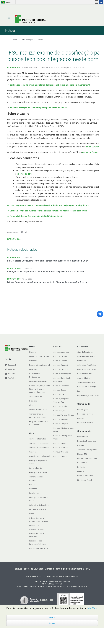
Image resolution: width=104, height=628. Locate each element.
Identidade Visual (84, 480)
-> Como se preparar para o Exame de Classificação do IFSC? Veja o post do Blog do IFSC (48, 205)
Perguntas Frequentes (86, 441)
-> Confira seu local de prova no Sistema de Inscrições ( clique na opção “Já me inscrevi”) (48, 85)
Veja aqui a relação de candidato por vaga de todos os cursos (38, 107)
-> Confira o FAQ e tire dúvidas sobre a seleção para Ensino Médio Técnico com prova (47, 210)
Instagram (12, 369)
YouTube (12, 378)
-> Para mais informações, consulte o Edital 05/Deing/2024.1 (35, 216)
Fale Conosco (82, 436)
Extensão (81, 418)
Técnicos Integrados (37, 439)
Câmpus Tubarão (60, 447)
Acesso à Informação (38, 409)
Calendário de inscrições (39, 505)
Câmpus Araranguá (61, 352)
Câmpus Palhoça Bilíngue (63, 415)
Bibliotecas (81, 360)
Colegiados (33, 369)
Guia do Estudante (85, 352)
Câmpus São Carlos (61, 419)
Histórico (32, 352)
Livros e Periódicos (85, 475)
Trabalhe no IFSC (36, 396)
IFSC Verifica (82, 462)
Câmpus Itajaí (58, 394)
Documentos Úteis (84, 373)
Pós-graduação (35, 468)
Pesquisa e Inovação (86, 414)
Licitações (33, 401)
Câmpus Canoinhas (61, 360)
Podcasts (81, 467)
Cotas (31, 513)
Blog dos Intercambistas (87, 458)
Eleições (32, 405)
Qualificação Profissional (39, 456)
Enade (80, 391)
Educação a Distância (38, 472)
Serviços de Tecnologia (86, 386)
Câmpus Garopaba (61, 385)
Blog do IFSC (82, 454)
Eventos (80, 471)
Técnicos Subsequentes (39, 447)
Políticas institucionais (38, 381)
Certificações (82, 409)
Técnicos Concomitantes (39, 443)
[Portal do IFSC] (30, 19)
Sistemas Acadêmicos (86, 382)
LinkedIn (11, 373)
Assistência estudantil (86, 356)
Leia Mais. (92, 608)
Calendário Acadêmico (86, 365)
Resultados (34, 493)
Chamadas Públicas (85, 422)
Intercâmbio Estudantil (86, 369)
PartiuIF (32, 484)
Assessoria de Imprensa (87, 449)
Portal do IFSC (25, 174)
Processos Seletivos (37, 509)
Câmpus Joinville (60, 406)
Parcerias (33, 488)
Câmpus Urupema (60, 452)
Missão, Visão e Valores (39, 356)
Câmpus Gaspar (60, 390)
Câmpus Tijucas (59, 443)
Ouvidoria (33, 360)
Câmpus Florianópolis (62, 373)
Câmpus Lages (59, 410)
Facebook (12, 365)
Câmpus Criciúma (60, 369)
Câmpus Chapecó (60, 365)
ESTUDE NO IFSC (13, 67)
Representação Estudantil (88, 395)
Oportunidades (83, 378)
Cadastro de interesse (38, 548)
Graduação (34, 452)
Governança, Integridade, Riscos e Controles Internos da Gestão (39, 388)
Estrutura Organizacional (39, 365)
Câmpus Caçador (60, 356)
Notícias (80, 445)
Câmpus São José (60, 423)
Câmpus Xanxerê (60, 456)
